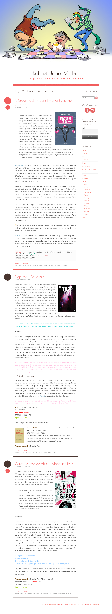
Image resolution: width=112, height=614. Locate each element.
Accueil (16, 85)
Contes (84, 163)
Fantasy (86, 195)
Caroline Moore (94, 604)
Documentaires (86, 166)
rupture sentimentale (44, 452)
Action (86, 184)
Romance (87, 209)
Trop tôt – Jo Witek (29, 277)
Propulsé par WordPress (48, 604)
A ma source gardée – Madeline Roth (44, 464)
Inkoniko (73, 604)
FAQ (44, 85)
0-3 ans (86, 153)
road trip (57, 266)
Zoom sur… (76, 85)
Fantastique (87, 192)
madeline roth (62, 593)
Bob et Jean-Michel (56, 73)
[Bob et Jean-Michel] (56, 36)
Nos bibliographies (53, 85)
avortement (22, 266)
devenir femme (27, 452)
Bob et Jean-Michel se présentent (31, 85)
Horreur (86, 200)
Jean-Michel (26, 280)
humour (41, 266)
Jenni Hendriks (48, 266)
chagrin (29, 593)
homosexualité (53, 593)
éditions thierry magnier (40, 593)
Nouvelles (85, 178)
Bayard (29, 266)
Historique (87, 198)
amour (17, 593)
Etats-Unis (35, 266)
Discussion (7, 277)
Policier (86, 206)
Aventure (86, 187)
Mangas (84, 175)
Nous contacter (87, 85)
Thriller (86, 214)
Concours (85, 160)
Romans (25, 264)
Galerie (7, 100)
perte (69, 593)
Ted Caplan (63, 266)
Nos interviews (66, 85)
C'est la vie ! (18, 264)
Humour (86, 203)
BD (83, 156)
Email (83, 128)
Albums (84, 150)
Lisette (27, 107)
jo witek (34, 452)
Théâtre (84, 217)
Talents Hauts (56, 452)
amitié (16, 266)
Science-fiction (88, 211)
